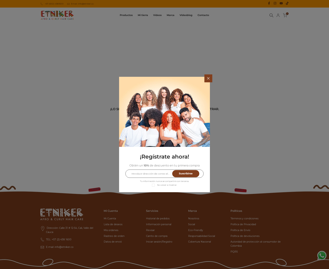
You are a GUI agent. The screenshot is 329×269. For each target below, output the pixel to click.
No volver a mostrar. (167, 185)
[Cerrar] (208, 78)
